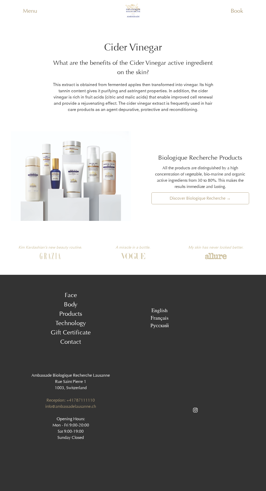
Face (71, 295)
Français (160, 317)
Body (70, 304)
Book (237, 11)
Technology (70, 323)
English (159, 310)
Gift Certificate (71, 332)
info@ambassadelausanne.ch (70, 406)
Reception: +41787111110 (70, 400)
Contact (70, 341)
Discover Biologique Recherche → (200, 198)
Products (70, 313)
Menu (30, 11)
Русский (159, 325)
